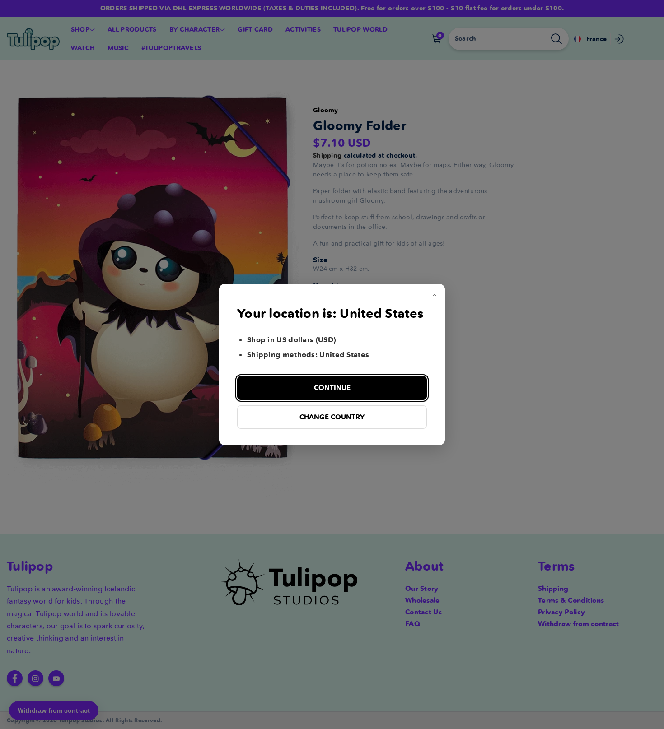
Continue (332, 387)
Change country (332, 417)
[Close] (434, 294)
